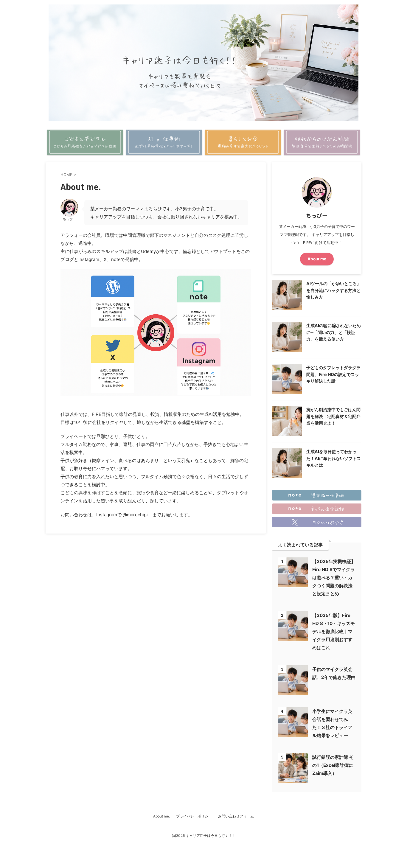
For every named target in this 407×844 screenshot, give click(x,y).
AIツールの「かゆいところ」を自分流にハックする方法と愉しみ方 (333, 290)
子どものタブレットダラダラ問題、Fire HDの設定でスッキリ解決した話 (333, 374)
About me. (161, 816)
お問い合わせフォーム (236, 816)
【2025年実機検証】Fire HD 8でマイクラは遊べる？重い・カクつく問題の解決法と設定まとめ (333, 577)
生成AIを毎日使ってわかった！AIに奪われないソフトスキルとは (333, 458)
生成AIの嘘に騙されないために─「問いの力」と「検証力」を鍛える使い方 (333, 332)
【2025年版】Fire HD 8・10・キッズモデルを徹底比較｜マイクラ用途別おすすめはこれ (333, 631)
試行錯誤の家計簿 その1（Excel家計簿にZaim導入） (333, 765)
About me (316, 259)
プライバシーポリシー (194, 816)
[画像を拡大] (243, 277)
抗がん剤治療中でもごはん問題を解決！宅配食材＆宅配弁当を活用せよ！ (333, 416)
